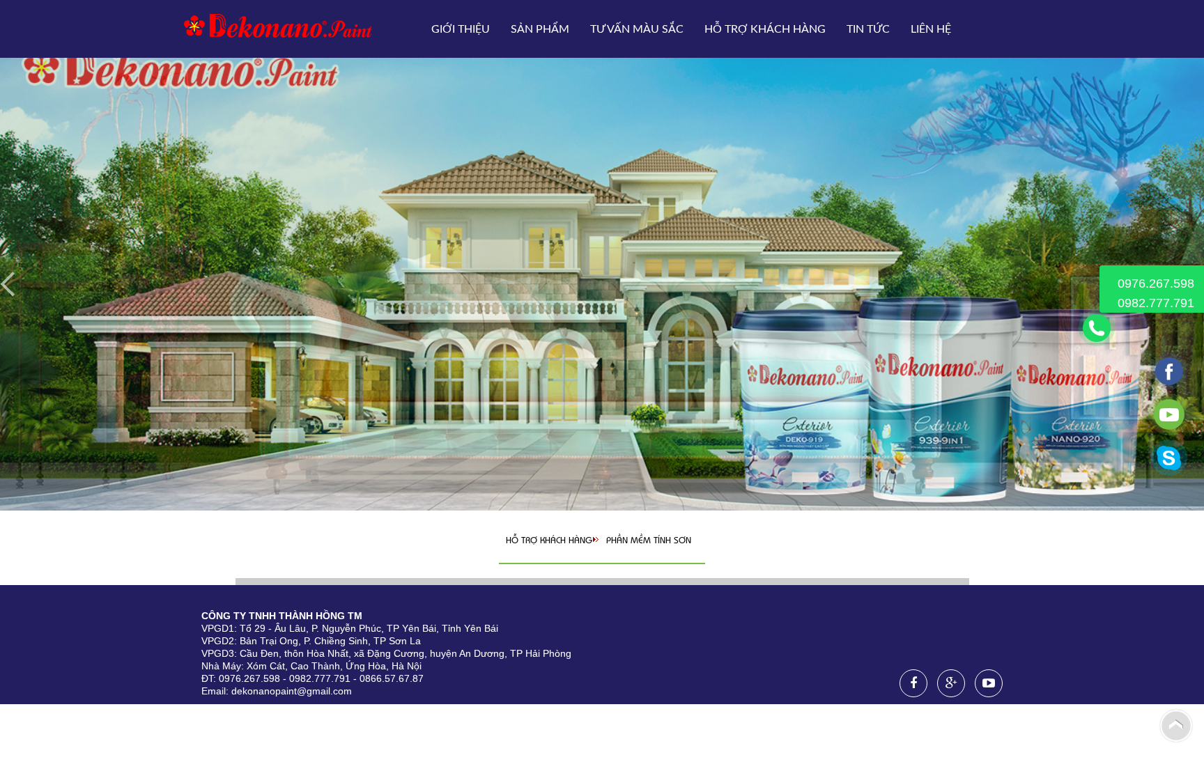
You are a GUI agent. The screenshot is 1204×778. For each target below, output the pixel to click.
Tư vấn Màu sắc (637, 29)
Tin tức (868, 29)
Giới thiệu (460, 29)
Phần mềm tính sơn (648, 539)
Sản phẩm (540, 29)
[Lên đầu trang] (1176, 725)
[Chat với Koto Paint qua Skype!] (1169, 472)
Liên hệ (931, 29)
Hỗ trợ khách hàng (765, 29)
